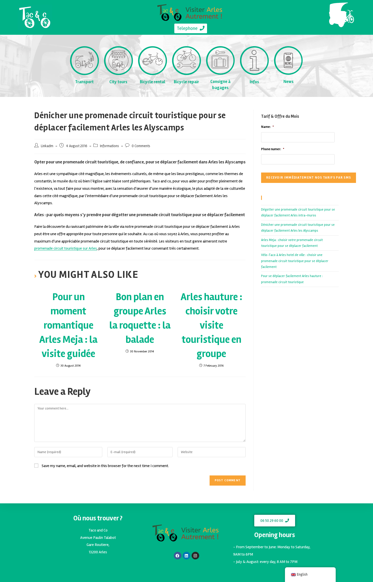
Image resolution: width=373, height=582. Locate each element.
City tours (118, 81)
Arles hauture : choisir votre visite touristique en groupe (211, 325)
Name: (267, 127)
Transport (84, 81)
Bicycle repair (186, 81)
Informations (109, 146)
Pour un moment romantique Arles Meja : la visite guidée (68, 325)
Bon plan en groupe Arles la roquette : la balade (140, 318)
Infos (254, 81)
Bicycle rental (152, 81)
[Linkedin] (186, 555)
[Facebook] (177, 555)
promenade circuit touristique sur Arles (65, 248)
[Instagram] (195, 555)
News (288, 81)
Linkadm (47, 146)
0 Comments (141, 146)
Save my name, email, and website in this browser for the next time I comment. (105, 465)
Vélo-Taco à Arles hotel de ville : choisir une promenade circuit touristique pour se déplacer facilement (294, 261)
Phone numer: (272, 149)
